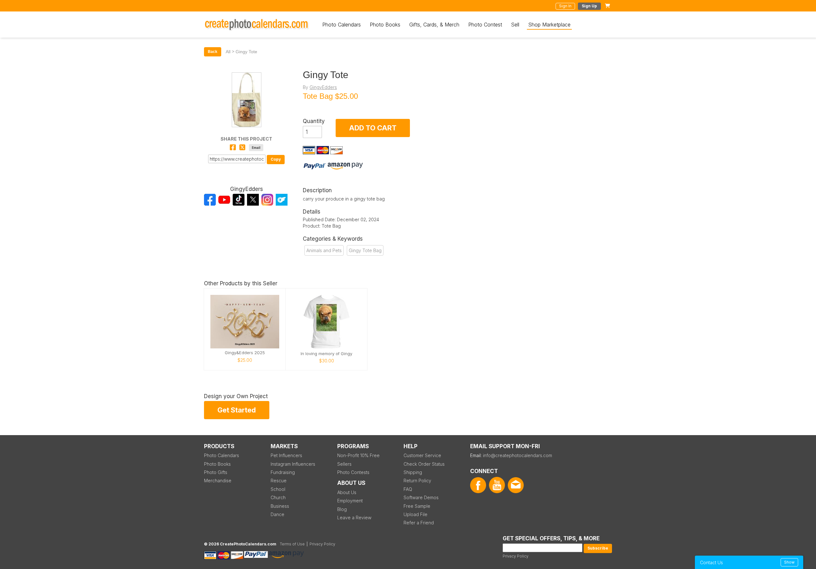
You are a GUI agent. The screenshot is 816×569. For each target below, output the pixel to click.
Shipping (413, 472)
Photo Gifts (215, 472)
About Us (346, 492)
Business (280, 506)
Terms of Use (292, 544)
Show (789, 562)
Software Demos (421, 497)
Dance (277, 514)
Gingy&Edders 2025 (245, 352)
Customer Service (422, 455)
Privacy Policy (515, 556)
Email (256, 148)
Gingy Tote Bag (365, 250)
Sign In (565, 6)
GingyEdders (323, 87)
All (228, 51)
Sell (515, 24)
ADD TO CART (373, 128)
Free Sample (417, 506)
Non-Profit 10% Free (358, 455)
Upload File (415, 514)
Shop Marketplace (549, 24)
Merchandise (217, 480)
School (278, 489)
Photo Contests (353, 472)
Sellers (344, 464)
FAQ (408, 489)
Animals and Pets (324, 250)
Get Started (236, 410)
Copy (276, 159)
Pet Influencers (286, 455)
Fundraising (283, 472)
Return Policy (417, 480)
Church (278, 497)
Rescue (279, 480)
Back (212, 51)
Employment (350, 500)
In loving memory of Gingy (326, 353)
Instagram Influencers (293, 464)
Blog (342, 509)
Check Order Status (424, 464)
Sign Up (589, 6)
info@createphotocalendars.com (517, 455)
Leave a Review (354, 517)
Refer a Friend (419, 522)
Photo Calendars (341, 24)
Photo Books (385, 24)
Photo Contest (485, 24)
